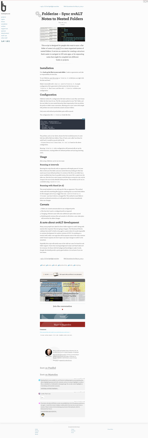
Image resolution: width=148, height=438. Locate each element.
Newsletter (73, 430)
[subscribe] (2, 41)
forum (3, 21)
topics (3, 19)
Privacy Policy (110, 429)
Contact (72, 429)
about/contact (5, 33)
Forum (72, 432)
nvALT (58, 48)
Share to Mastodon (62, 324)
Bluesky (54, 357)
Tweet (62, 24)
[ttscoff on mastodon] (7, 41)
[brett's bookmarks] (5, 41)
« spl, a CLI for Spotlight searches (49, 6)
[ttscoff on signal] (9, 41)
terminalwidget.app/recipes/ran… (49, 411)
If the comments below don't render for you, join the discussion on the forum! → (55, 332)
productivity (63, 265)
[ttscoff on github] (4, 41)
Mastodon (70, 352)
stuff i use (4, 35)
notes (49, 265)
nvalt (55, 265)
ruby (71, 265)
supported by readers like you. (65, 360)
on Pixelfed (50, 368)
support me (4, 28)
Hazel (60, 191)
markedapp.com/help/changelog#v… (49, 388)
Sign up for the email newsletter (59, 354)
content (56, 360)
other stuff (4, 38)
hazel (43, 265)
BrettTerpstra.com (5, 13)
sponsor (3, 31)
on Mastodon (51, 375)
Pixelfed (36, 432)
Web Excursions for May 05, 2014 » (74, 6)
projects (3, 17)
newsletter (4, 24)
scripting (78, 265)
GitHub (66, 352)
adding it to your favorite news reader (61, 356)
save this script (54, 78)
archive (3, 26)
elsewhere (76, 352)
